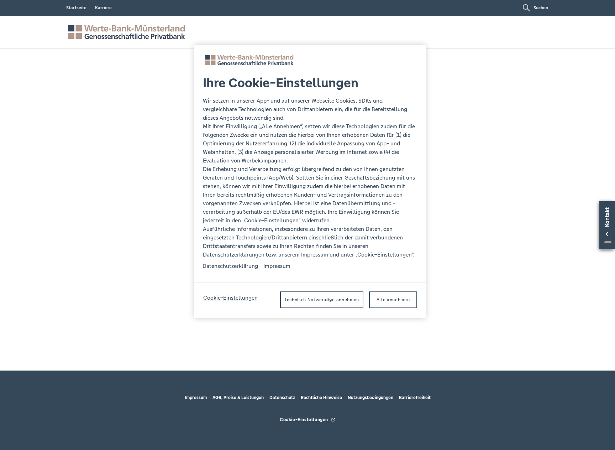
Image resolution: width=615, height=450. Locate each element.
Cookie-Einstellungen (230, 298)
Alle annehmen (393, 300)
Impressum (196, 397)
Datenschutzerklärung (230, 266)
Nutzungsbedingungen (370, 397)
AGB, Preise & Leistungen (238, 397)
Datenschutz (282, 397)
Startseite (76, 8)
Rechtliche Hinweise (321, 397)
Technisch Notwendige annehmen (321, 300)
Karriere (103, 8)
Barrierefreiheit (415, 397)
